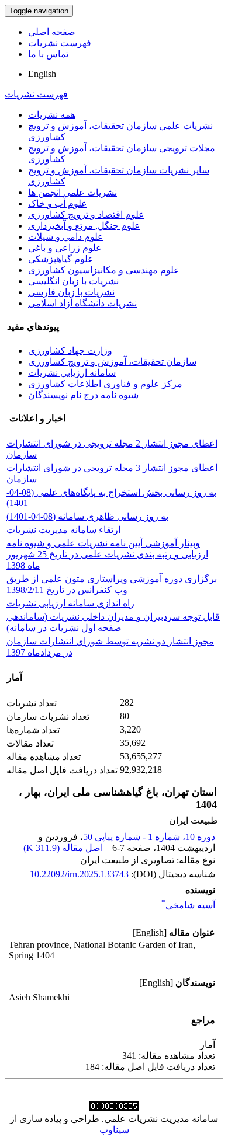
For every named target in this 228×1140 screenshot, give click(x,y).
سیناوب (114, 1130)
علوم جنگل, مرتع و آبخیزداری (84, 226)
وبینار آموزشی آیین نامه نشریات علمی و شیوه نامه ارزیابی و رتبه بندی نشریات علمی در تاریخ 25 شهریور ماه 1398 (107, 554)
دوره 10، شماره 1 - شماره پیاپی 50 (149, 837)
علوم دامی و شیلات (65, 237)
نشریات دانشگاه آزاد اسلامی (82, 303)
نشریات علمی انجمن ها (72, 192)
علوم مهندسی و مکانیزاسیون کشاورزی (103, 270)
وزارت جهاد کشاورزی (70, 350)
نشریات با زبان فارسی (71, 292)
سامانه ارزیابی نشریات (72, 373)
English (42, 74)
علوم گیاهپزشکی (61, 259)
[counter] (114, 1108)
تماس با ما (48, 54)
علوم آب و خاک (57, 203)
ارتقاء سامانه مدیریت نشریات (63, 530)
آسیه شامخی (188, 905)
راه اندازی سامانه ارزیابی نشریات (70, 603)
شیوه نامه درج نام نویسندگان (83, 395)
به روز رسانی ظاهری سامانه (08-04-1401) (87, 516)
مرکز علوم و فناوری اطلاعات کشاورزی (105, 384)
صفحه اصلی (51, 32)
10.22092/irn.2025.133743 (79, 874)
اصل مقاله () (64, 848)
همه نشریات (51, 115)
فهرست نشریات (59, 43)
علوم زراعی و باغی (65, 248)
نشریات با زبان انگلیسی (73, 281)
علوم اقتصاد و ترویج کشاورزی (86, 214)
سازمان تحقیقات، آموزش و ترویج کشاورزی (112, 362)
